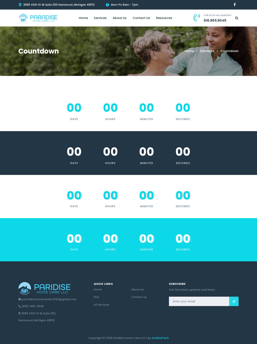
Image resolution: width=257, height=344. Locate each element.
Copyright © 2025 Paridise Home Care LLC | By (128, 338)
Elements (207, 51)
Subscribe (234, 301)
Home (189, 51)
